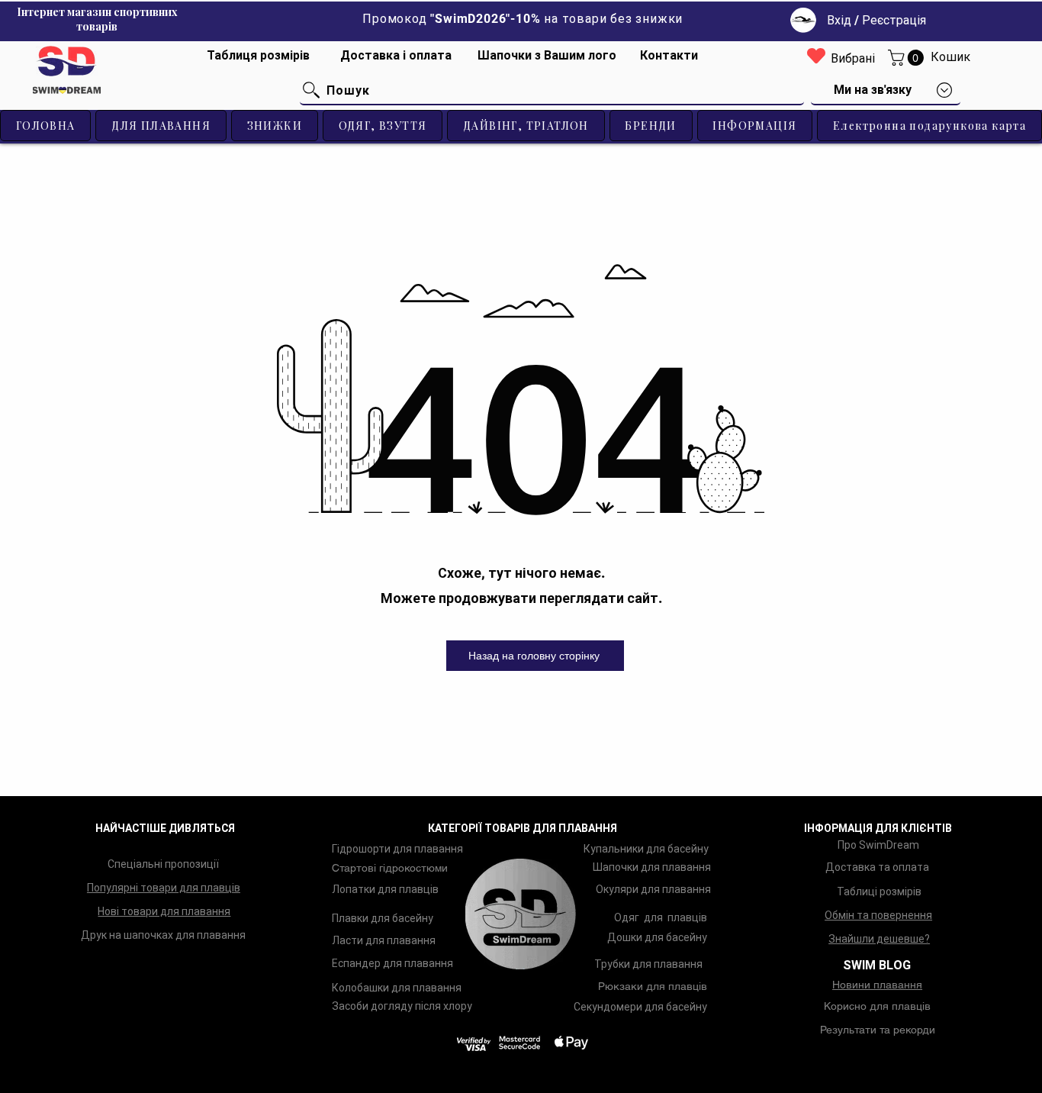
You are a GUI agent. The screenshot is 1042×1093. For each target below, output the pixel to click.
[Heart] (816, 55)
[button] (908, 58)
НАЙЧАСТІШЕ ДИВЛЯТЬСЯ (165, 828)
